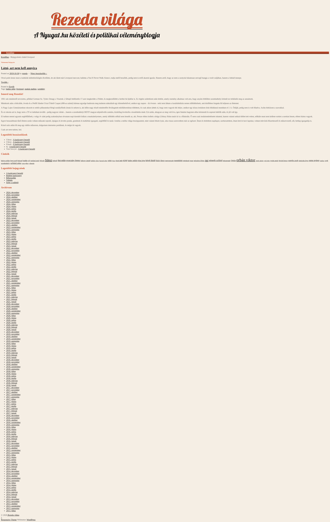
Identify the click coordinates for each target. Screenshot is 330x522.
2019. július (11, 343)
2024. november (12, 195)
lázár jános (160, 161)
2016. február (11, 439)
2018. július (11, 371)
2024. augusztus (12, 202)
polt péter (267, 160)
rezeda (24, 73)
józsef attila (119, 161)
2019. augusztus (12, 341)
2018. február (11, 383)
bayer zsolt (13, 161)
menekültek (178, 161)
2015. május (11, 460)
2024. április (11, 211)
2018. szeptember (13, 367)
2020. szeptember (13, 311)
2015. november (12, 446)
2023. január (11, 246)
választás (31, 163)
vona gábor (25, 163)
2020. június (11, 318)
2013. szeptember (13, 506)
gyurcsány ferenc (73, 160)
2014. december (12, 471)
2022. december (12, 248)
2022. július (11, 260)
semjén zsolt (293, 160)
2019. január (11, 357)
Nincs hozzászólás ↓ (39, 73)
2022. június (11, 262)
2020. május (11, 320)
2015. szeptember (13, 450)
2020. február (11, 327)
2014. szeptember (13, 478)
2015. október (12, 448)
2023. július (11, 232)
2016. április (11, 434)
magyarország (169, 161)
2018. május (11, 376)
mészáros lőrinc (199, 161)
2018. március (12, 381)
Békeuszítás (11, 178)
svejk (326, 161)
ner (206, 160)
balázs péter (10, 89)
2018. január (11, 385)
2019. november (12, 334)
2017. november (12, 390)
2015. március (12, 464)
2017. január (11, 413)
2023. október (12, 225)
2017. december (12, 387)
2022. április (11, 267)
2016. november (12, 418)
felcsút (42, 161)
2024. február (11, 216)
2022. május (11, 264)
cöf (29, 161)
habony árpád (85, 161)
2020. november (12, 306)
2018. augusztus (12, 369)
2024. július (11, 204)
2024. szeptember (13, 199)
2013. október (12, 504)
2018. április (11, 378)
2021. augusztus (12, 285)
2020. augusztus (12, 313)
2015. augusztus (12, 453)
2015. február (11, 466)
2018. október (12, 364)
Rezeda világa (13, 515)
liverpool (20, 89)
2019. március (12, 353)
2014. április (11, 490)
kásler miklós (133, 161)
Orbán (233, 161)
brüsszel (19, 161)
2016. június (11, 429)
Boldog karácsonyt (14, 175)
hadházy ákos (95, 160)
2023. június (11, 234)
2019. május (11, 348)
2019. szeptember (13, 339)
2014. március (12, 492)
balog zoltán (5, 161)
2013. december (12, 499)
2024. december (12, 192)
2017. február (11, 411)
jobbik (110, 161)
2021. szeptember (13, 283)
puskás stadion (30, 89)
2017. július (11, 399)
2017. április (11, 406)
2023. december (12, 220)
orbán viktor (245, 160)
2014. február (11, 494)
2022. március (12, 269)
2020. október (12, 309)
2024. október (12, 197)
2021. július (11, 288)
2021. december (12, 276)
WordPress (31, 520)
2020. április (11, 322)
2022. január (11, 274)
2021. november (12, 278)
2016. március (12, 436)
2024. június (11, 206)
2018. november (12, 362)
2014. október (12, 476)
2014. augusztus (12, 480)
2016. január (11, 441)
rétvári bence (283, 161)
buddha (25, 161)
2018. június (11, 374)
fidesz (48, 160)
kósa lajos (141, 161)
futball (55, 161)
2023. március (12, 241)
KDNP (125, 161)
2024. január (11, 218)
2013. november (12, 501)
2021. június (11, 290)
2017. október (12, 392)
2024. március (12, 213)
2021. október (12, 281)
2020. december (12, 304)
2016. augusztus (12, 425)
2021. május (11, 292)
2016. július (11, 427)
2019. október (12, 336)
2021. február (11, 299)
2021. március (12, 297)
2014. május (11, 487)
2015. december (12, 443)
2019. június (11, 346)
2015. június (11, 457)
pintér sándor (260, 160)
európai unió (34, 161)
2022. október (12, 253)
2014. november (12, 473)
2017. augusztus (12, 397)
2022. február (11, 271)
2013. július (11, 511)
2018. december (12, 360)
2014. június (11, 485)
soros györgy (314, 160)
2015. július (11, 455)
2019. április (11, 350)
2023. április (11, 239)
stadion (322, 160)
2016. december (12, 415)
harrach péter (103, 160)
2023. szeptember (13, 227)
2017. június (11, 401)
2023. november (12, 223)
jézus (113, 160)
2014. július (11, 483)
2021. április (11, 295)
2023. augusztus (12, 230)
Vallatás (9, 180)
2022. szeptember (13, 255)
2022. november (12, 250)
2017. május (11, 404)
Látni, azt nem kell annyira (19, 68)
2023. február (11, 243)
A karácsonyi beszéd (21, 140)
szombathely (5, 163)
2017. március (12, 408)
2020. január (11, 329)
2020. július (11, 315)
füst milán (62, 160)
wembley (41, 89)
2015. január (11, 469)
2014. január (11, 497)
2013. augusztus (12, 508)
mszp (191, 161)
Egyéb (11, 87)
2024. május (11, 209)
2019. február (11, 355)
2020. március (12, 325)
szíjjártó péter (15, 163)
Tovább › (4, 82)
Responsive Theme (9, 520)
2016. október (12, 420)
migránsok (186, 161)
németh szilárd (215, 160)
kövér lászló (150, 160)
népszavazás (226, 161)
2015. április (11, 462)
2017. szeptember (13, 394)
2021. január (11, 302)
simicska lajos (303, 161)
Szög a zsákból (12, 182)
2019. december (12, 332)
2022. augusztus (12, 257)
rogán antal (274, 161)
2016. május (11, 432)
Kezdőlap (10, 53)
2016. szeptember (13, 422)
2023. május (11, 237)
